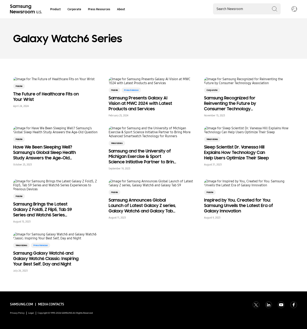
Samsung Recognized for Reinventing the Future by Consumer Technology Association (230, 103)
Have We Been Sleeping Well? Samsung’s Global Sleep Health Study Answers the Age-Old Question (44, 152)
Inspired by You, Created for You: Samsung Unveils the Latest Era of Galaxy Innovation (238, 205)
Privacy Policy (17, 313)
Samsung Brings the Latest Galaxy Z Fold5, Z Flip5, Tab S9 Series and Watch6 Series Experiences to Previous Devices (46, 209)
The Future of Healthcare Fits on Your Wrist (46, 96)
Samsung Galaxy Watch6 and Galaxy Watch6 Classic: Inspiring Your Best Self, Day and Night (46, 258)
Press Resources (99, 9)
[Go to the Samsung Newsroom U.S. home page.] (26, 9)
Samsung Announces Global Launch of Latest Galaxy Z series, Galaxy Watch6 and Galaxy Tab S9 (142, 205)
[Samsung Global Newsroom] (294, 9)
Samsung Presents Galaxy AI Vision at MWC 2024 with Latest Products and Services (140, 103)
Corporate (74, 9)
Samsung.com (21, 304)
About (121, 9)
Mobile (19, 86)
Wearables (117, 143)
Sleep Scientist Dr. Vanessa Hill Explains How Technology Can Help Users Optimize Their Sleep (236, 152)
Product (55, 9)
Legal (31, 313)
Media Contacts (51, 304)
